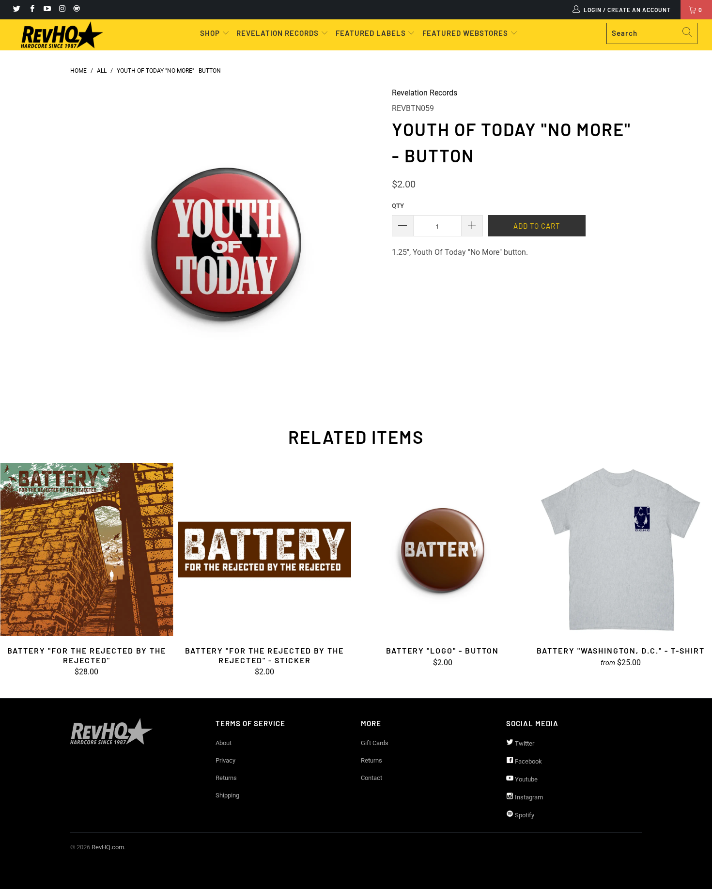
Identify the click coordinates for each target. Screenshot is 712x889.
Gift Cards (374, 743)
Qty (398, 205)
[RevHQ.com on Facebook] (31, 9)
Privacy (225, 760)
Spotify (523, 815)
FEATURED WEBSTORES (466, 33)
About (224, 743)
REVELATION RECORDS (277, 33)
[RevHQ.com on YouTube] (47, 9)
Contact (371, 777)
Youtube (525, 779)
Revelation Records (424, 92)
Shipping (227, 795)
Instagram (528, 797)
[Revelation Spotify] (75, 9)
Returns (226, 777)
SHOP (211, 33)
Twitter (523, 743)
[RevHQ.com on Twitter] (16, 9)
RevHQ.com (108, 847)
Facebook (527, 761)
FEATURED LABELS (371, 33)
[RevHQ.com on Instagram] (62, 9)
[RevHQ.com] (62, 34)
